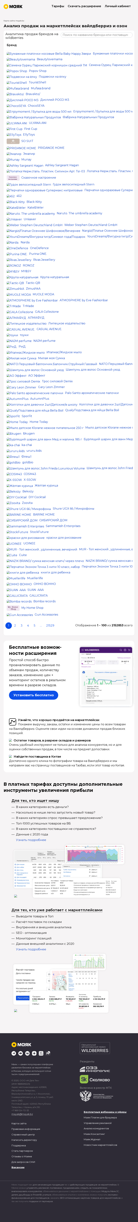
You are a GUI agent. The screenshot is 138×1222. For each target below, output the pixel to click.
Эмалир (29, 153)
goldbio (27, 462)
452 (19, 196)
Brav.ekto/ (33, 94)
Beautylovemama (49, 59)
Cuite (23, 555)
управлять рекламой (38, 1187)
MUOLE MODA (43, 294)
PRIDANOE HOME (51, 148)
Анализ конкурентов (96, 1128)
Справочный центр (23, 1134)
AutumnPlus (39, 398)
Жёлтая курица (46, 485)
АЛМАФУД (36, 317)
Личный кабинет (118, 6)
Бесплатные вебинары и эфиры (105, 1111)
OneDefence (39, 248)
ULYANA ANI (38, 123)
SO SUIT (27, 141)
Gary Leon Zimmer (51, 387)
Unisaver (30, 219)
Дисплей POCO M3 (54, 99)
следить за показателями (93, 1187)
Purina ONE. (38, 254)
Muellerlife (35, 578)
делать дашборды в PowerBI (27, 1194)
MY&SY (26, 271)
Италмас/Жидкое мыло (64, 352)
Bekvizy (28, 491)
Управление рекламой (98, 1123)
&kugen (29, 433)
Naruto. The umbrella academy (79, 213)
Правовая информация (26, 1129)
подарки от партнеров (41, 1201)
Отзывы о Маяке (22, 1156)
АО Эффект (36, 375)
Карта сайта (19, 1123)
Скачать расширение (84, 6)
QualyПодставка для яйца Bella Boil (92, 410)
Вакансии (18, 1167)
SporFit (27, 416)
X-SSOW (30, 479)
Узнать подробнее (31, 840)
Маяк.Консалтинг (94, 1134)
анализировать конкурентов (27, 1191)
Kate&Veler (35, 207)
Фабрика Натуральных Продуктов (88, 117)
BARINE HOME (44, 514)
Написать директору (24, 1139)
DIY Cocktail (37, 497)
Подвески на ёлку (52, 76)
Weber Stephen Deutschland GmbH (90, 225)
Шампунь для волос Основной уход (93, 369)
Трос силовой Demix (57, 381)
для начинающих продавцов (48, 1184)
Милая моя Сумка (51, 358)
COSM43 (30, 474)
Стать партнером (22, 1150)
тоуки (24, 335)
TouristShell (37, 82)
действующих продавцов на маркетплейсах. (93, 1184)
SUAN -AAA (35, 590)
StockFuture (39, 532)
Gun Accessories (46, 614)
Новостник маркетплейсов (100, 1144)
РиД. (22, 346)
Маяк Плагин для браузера (100, 1117)
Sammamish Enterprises (63, 526)
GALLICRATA (38, 595)
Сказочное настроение (38, 177)
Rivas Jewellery (44, 259)
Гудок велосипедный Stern (73, 184)
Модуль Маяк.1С (110, 1191)
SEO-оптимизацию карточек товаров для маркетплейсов (90, 1198)
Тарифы (58, 6)
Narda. (25, 242)
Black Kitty (34, 202)
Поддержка (19, 1145)
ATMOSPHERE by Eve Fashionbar (84, 300)
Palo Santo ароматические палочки (92, 393)
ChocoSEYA (36, 105)
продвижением (71, 1187)
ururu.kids (34, 450)
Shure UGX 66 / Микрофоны (73, 508)
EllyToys (29, 134)
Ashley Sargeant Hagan (62, 165)
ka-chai (27, 445)
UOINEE (29, 543)
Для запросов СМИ (23, 1161)
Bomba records (44, 601)
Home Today (39, 422)
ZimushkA (33, 288)
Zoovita (27, 503)
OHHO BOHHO (45, 584)
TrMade (28, 306)
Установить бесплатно (33, 695)
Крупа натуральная (54, 277)
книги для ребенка (55, 572)
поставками (56, 1187)
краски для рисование (63, 537)
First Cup (30, 129)
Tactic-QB (33, 283)
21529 (50, 625)
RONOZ (28, 265)
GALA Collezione (47, 311)
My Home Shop (32, 608)
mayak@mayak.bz (22, 1114)
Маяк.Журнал (92, 1139)
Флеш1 (26, 456)
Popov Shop (38, 71)
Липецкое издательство (66, 323)
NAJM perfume (44, 340)
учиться (47, 1194)
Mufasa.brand (40, 88)
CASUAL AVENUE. (49, 329)
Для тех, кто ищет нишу (35, 800)
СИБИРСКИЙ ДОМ (53, 520)
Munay (26, 159)
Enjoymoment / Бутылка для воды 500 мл (104, 111)
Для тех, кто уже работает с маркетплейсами (57, 910)
